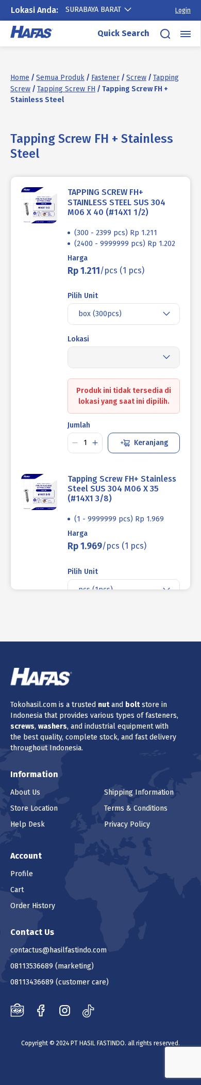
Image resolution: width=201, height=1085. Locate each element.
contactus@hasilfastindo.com (58, 950)
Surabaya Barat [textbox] (93, 9)
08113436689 (32, 982)
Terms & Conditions (135, 808)
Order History (32, 905)
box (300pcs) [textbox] (100, 313)
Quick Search (123, 33)
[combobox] (103, 10)
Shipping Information (139, 792)
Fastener (105, 77)
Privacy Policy (127, 824)
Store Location (34, 808)
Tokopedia (17, 1010)
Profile (21, 873)
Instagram (65, 1010)
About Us (25, 792)
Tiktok (88, 1010)
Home (19, 77)
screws (22, 726)
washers (52, 726)
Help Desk (27, 824)
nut (103, 704)
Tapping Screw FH (66, 89)
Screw (136, 77)
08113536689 (31, 966)
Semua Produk (60, 77)
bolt (132, 704)
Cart (17, 889)
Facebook (41, 1010)
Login (183, 10)
